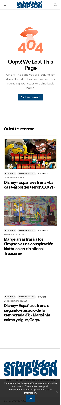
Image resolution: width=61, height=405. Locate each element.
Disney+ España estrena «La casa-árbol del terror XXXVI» (29, 185)
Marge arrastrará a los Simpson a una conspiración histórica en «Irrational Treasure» (28, 246)
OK (30, 398)
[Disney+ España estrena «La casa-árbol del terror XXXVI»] (30, 154)
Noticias (10, 174)
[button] (5, 4)
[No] (57, 392)
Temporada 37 (26, 174)
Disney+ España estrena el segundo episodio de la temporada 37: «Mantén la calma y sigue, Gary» (27, 312)
